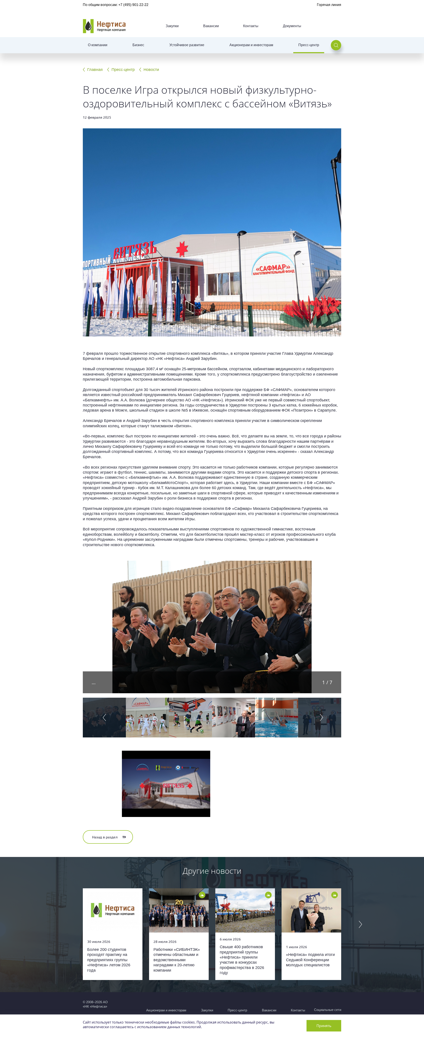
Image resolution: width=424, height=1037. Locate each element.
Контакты (250, 26)
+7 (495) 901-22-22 (133, 5)
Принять (323, 1025)
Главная (95, 69)
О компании (97, 45)
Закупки (172, 26)
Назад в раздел (105, 837)
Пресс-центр (308, 45)
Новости (151, 69)
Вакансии (211, 26)
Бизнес (138, 45)
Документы (292, 26)
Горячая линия (329, 5)
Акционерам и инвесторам (251, 45)
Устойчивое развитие (186, 45)
